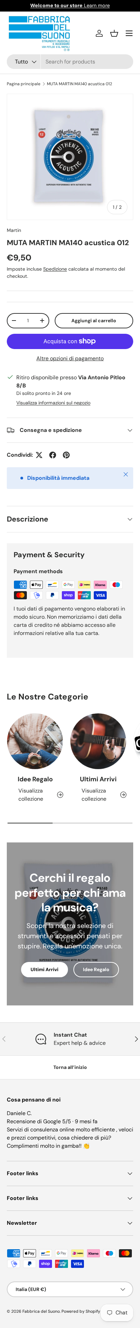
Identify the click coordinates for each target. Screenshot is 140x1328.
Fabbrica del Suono (41, 1311)
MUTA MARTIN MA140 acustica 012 (79, 84)
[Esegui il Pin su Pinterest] (66, 455)
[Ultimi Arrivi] (98, 741)
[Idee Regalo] (35, 741)
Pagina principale (23, 84)
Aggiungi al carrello (93, 320)
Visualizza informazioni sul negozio (53, 403)
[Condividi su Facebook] (52, 455)
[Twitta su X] (39, 455)
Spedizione (55, 269)
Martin (14, 230)
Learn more (70, 5)
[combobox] (70, 61)
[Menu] (129, 33)
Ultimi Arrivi (98, 779)
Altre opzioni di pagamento (70, 358)
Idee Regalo (35, 779)
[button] (114, 33)
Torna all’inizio (70, 1067)
